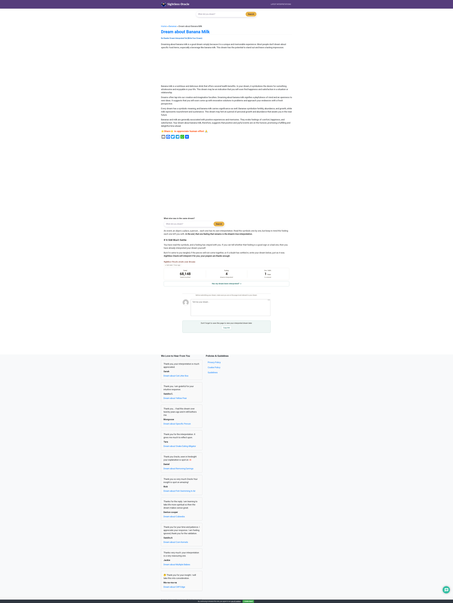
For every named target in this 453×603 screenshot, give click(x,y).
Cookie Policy (214, 367)
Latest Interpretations (281, 4)
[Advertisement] (226, 67)
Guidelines (213, 372)
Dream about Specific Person (177, 424)
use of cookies (236, 601)
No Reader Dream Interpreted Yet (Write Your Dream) (181, 38)
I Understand (248, 601)
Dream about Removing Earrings (178, 468)
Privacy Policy (214, 362)
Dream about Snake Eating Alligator (180, 446)
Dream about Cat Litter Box (176, 376)
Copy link (226, 328)
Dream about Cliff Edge (174, 587)
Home (164, 26)
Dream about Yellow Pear (175, 398)
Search (251, 14)
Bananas (173, 26)
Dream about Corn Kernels (176, 542)
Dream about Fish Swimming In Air (179, 491)
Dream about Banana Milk (185, 31)
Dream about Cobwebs (174, 516)
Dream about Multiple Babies (177, 564)
